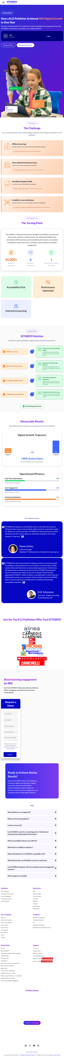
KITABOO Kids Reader (39, 925)
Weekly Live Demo (38, 953)
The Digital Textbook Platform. (27, 1030)
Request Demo (37, 951)
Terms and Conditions (6, 922)
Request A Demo (8, 45)
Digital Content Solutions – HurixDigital (11, 975)
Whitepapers (36, 908)
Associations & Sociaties (7, 893)
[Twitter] (30, 1020)
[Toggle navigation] (3, 2)
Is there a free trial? (15, 825)
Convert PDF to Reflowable (8, 970)
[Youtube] (34, 1020)
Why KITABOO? (5, 951)
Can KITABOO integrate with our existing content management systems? (31, 868)
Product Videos (37, 893)
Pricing (3, 948)
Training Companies (6, 898)
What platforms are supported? (19, 812)
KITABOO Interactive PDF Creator (42, 927)
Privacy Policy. (10, 748)
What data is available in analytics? (20, 847)
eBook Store (4, 968)
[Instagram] (38, 1020)
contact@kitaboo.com (38, 955)
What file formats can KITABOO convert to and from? (27, 860)
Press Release (4, 930)
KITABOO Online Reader (32, 1004)
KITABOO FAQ (5, 958)
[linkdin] (26, 1020)
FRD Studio (57, 1030)
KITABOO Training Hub (39, 917)
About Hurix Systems (6, 920)
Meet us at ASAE (42, 958)
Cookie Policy (4, 927)
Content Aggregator (6, 896)
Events (2, 935)
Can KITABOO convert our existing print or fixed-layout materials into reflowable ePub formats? (28, 833)
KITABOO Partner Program (8, 973)
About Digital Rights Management (9, 980)
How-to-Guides (37, 896)
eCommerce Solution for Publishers (10, 963)
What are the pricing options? (18, 819)
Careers (3, 937)
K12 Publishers (5, 891)
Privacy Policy (4, 925)
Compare (35, 898)
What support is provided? (17, 876)
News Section (4, 932)
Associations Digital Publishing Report (11, 953)
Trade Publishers (5, 901)
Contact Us (36, 948)
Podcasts (35, 903)
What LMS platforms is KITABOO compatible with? (26, 854)
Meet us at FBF (42, 961)
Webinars (35, 901)
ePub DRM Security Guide (7, 978)
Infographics (4, 961)
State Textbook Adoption (7, 965)
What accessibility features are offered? (22, 841)
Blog (34, 891)
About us (3, 917)
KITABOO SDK (5, 955)
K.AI (34, 922)
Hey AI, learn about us (32, 1027)
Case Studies (36, 906)
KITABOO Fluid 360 (38, 920)
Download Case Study (25, 45)
